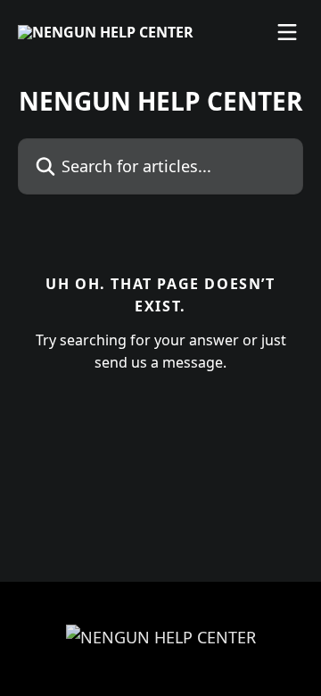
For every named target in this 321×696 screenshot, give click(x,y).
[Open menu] (287, 32)
